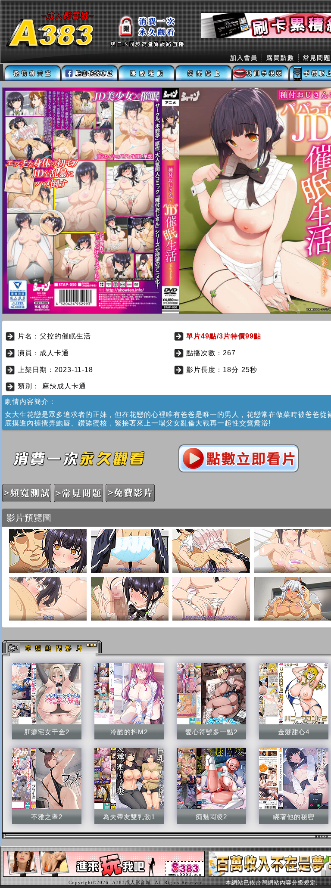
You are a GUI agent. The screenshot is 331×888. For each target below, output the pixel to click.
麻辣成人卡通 (64, 386)
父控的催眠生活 (65, 336)
